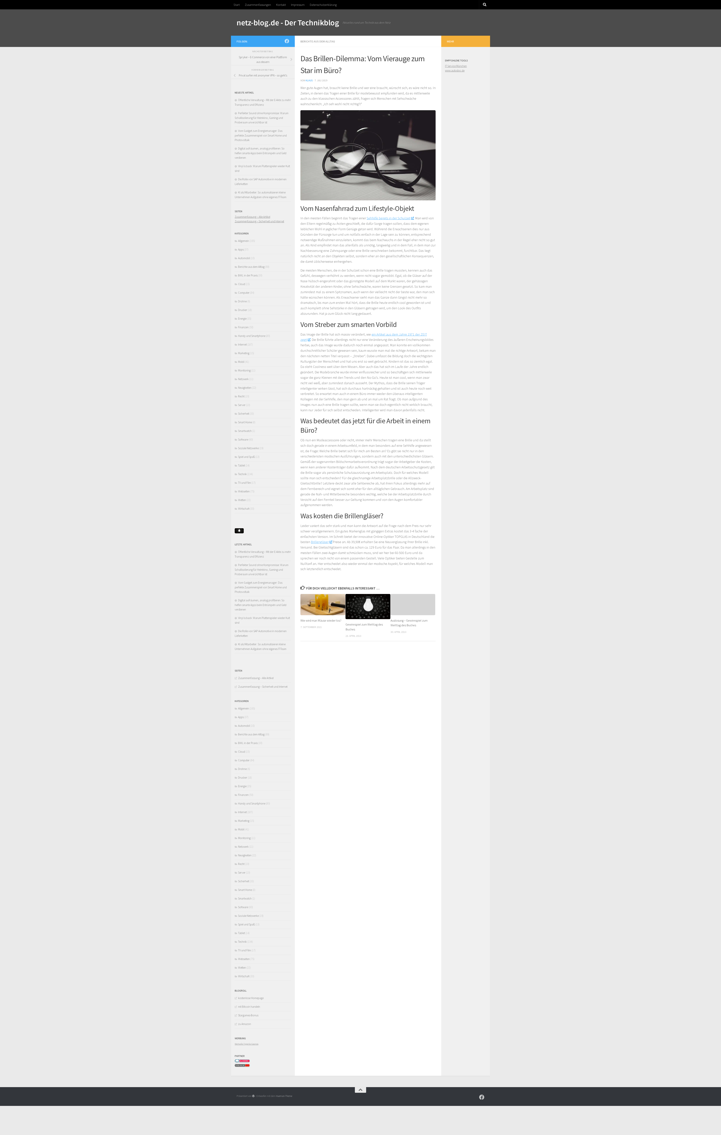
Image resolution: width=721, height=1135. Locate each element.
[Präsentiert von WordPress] (253, 1096)
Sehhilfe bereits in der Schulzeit (388, 218)
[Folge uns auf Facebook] (287, 41)
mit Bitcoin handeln (249, 1006)
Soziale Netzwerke (248, 448)
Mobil (241, 362)
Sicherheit (243, 413)
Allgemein (243, 241)
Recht (241, 396)
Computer (244, 292)
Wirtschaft (244, 508)
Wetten (242, 500)
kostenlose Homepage (251, 998)
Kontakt (281, 5)
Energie (242, 318)
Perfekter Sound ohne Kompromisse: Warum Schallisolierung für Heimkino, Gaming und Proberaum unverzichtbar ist (261, 117)
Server (241, 405)
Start (237, 5)
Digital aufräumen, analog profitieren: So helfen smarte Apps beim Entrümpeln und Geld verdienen (260, 153)
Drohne (242, 301)
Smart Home (245, 422)
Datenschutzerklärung (323, 5)
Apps (241, 249)
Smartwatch (245, 431)
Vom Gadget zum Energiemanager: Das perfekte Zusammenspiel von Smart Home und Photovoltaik (261, 135)
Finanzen (243, 327)
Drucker (242, 310)
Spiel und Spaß (246, 457)
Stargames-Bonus (248, 1015)
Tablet (241, 465)
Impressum (298, 5)
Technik (242, 474)
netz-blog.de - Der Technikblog (288, 22)
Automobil (244, 258)
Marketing (243, 353)
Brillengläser (320, 542)
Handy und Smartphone (251, 336)
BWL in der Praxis (248, 275)
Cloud (241, 284)
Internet (242, 344)
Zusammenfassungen (258, 5)
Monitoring (244, 370)
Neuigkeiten (244, 387)
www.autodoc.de (455, 70)
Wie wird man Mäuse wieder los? (320, 620)
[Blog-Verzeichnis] (242, 1061)
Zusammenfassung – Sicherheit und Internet (259, 221)
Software (243, 439)
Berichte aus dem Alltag (317, 41)
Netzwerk (243, 379)
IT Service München (456, 66)
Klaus (309, 80)
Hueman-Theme (284, 1095)
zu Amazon (244, 1024)
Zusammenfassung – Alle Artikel (252, 217)
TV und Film (244, 482)
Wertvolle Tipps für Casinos (246, 1043)
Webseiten (244, 491)
